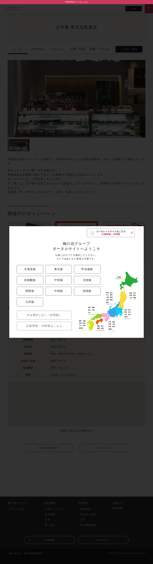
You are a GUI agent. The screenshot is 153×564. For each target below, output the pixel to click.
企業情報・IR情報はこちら (44, 325)
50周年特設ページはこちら (76, 2)
